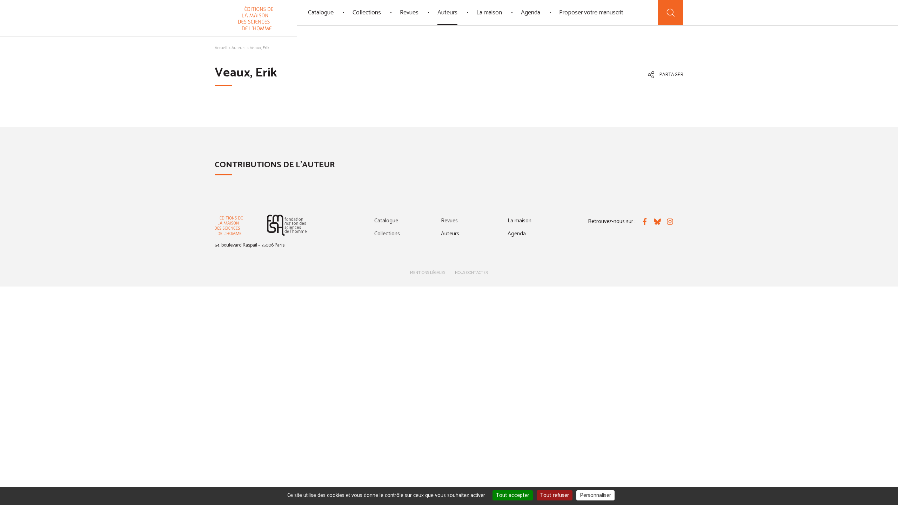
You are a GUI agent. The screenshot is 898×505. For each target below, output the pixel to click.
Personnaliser (595, 495)
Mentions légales (427, 272)
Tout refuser (554, 495)
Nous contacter (471, 272)
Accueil (221, 48)
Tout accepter (512, 495)
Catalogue (321, 12)
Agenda (530, 12)
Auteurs (447, 12)
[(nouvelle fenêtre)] (287, 225)
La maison (489, 12)
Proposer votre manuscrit (591, 12)
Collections (367, 12)
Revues (409, 12)
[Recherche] (670, 12)
